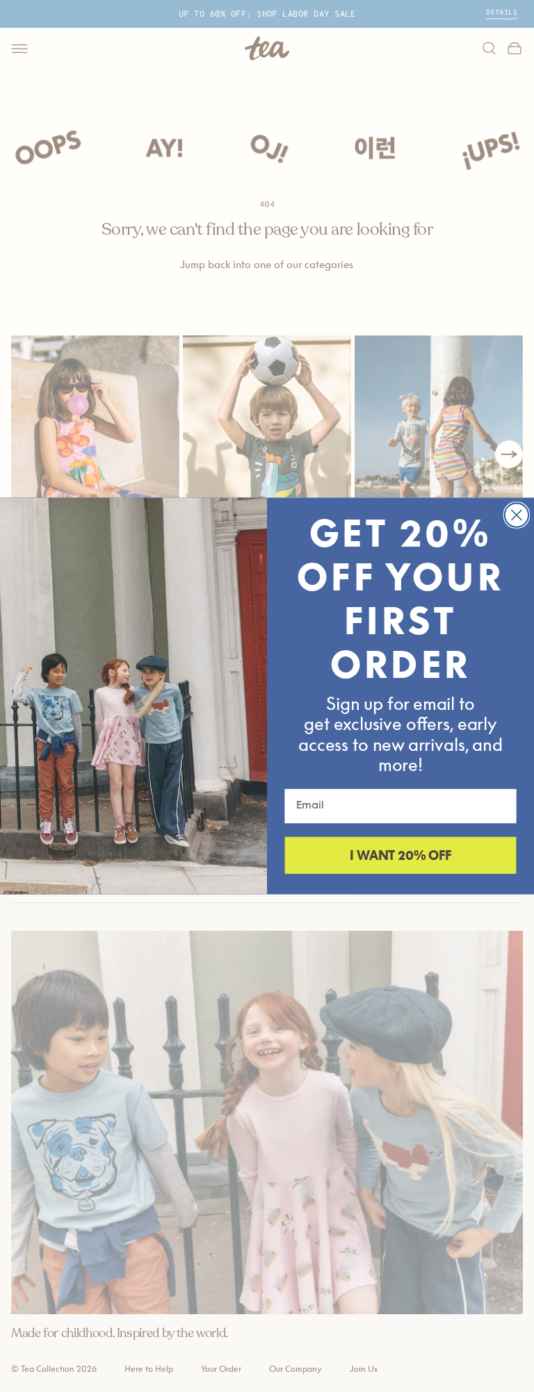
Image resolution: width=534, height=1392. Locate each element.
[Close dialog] (516, 515)
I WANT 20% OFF (400, 855)
